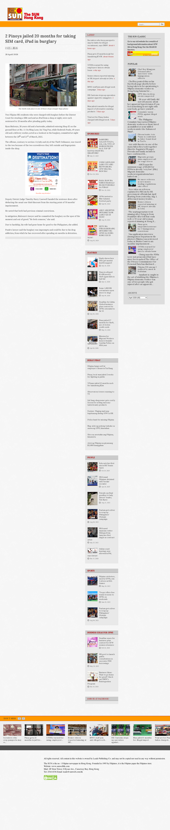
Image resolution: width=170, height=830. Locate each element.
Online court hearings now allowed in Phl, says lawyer (100, 552)
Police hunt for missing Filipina (101, 420)
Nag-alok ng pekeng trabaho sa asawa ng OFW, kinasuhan (101, 427)
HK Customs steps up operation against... (119, 740)
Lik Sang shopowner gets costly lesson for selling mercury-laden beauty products (101, 402)
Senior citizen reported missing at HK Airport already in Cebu (101, 77)
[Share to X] (11, 48)
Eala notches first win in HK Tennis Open (106, 465)
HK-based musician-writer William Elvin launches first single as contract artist (101, 534)
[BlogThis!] (9, 48)
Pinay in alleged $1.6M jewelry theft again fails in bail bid (106, 275)
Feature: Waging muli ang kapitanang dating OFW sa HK (100, 412)
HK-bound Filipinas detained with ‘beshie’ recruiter (106, 480)
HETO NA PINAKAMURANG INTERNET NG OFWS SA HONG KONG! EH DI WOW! (101, 232)
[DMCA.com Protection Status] (50, 779)
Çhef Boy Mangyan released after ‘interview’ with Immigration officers (146, 73)
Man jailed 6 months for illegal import (142, 739)
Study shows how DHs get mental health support (106, 260)
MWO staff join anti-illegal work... (98, 739)
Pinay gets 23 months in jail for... (33, 739)
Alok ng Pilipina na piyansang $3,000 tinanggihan (100, 444)
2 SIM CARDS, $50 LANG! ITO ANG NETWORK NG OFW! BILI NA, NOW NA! (106, 166)
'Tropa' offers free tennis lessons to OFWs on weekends (107, 595)
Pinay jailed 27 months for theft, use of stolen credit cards (106, 323)
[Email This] (6, 48)
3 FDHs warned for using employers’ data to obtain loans (99, 67)
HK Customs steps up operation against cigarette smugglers (101, 96)
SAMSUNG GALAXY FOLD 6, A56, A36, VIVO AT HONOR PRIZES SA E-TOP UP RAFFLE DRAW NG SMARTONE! (101, 146)
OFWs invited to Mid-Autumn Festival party (106, 198)
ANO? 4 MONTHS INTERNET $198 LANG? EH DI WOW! (106, 213)
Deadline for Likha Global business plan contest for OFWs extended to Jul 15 (107, 306)
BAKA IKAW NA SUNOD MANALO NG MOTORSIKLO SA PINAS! (107, 183)
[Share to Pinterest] (16, 48)
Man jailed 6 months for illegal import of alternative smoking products (101, 109)
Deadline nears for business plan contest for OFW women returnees (107, 641)
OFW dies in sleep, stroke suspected (146, 95)
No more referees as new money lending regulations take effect (147, 182)
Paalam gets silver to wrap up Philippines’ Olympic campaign (107, 514)
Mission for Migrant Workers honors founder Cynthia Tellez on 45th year (106, 340)
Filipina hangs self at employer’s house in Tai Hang (100, 367)
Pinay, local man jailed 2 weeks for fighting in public (100, 375)
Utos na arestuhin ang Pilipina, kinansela (101, 435)
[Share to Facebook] (14, 48)
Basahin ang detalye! (43, 193)
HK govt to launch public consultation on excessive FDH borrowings (107, 658)
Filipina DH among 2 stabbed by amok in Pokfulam (147, 269)
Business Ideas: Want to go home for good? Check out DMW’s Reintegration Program (101, 678)
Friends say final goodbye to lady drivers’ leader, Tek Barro (106, 496)
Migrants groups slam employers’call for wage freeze (147, 159)
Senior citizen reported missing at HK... (77, 740)
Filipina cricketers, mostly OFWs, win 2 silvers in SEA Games (107, 579)
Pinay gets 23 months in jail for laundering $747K (101, 55)
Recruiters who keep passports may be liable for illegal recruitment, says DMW (101, 43)
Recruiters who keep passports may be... (12, 740)
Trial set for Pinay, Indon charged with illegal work (98, 118)
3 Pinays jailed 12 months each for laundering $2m (100, 384)
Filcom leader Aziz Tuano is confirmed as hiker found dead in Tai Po (147, 137)
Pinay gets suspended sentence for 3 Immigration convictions (147, 227)
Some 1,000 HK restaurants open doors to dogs (106, 290)
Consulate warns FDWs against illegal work (147, 114)
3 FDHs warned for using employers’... (55, 739)
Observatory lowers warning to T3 (101, 393)
